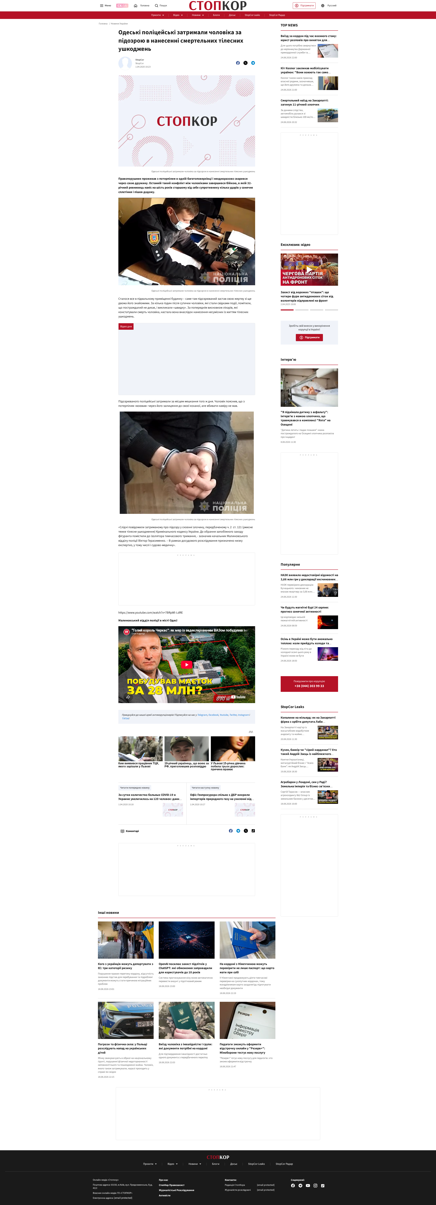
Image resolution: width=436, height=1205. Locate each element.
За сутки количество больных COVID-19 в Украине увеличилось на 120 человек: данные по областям (150, 799)
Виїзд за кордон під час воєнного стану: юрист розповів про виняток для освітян (309, 40)
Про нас (163, 1180)
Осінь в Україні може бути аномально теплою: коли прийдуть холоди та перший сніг (307, 643)
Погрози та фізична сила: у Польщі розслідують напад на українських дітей (122, 1048)
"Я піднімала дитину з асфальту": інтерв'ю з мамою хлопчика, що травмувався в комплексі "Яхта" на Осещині (305, 418)
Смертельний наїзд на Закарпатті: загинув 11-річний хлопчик (304, 102)
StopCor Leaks (252, 15)
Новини (196, 15)
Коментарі (132, 831)
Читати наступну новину (205, 788)
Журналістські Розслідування (176, 1190)
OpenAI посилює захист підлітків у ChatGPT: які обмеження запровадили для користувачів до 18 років (185, 968)
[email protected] (123, 1198)
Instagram (243, 715)
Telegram (202, 715)
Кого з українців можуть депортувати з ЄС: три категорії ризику (125, 966)
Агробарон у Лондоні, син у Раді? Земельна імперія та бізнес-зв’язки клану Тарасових (305, 786)
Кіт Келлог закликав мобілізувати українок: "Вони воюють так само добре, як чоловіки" (305, 72)
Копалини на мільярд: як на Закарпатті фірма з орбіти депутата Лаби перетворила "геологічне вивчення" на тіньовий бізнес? (308, 724)
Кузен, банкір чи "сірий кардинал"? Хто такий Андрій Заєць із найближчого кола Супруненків (309, 754)
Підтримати (307, 5)
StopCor (139, 60)
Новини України (119, 23)
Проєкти (156, 15)
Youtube (224, 715)
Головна (103, 23)
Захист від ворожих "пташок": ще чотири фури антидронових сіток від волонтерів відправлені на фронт (307, 296)
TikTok (125, 718)
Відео (176, 15)
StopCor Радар (277, 15)
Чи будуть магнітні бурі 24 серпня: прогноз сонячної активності (305, 609)
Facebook (213, 715)
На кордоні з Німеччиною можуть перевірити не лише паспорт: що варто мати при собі (247, 968)
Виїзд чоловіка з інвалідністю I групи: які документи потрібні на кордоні (185, 1046)
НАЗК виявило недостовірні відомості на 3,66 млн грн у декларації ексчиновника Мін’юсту (309, 579)
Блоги (216, 15)
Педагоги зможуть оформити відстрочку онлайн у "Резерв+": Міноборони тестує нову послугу (242, 1048)
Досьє (232, 15)
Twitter (233, 715)
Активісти (164, 1195)
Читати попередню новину (135, 788)
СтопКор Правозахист (171, 1185)
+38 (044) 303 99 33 (309, 686)
